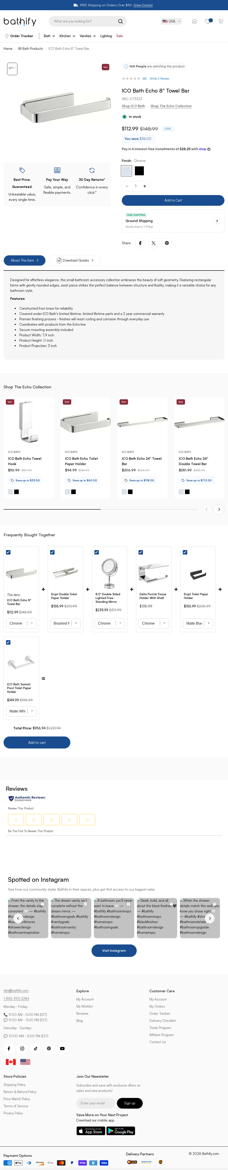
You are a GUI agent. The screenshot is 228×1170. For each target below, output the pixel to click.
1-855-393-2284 (16, 999)
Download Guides (76, 260)
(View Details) (143, 5)
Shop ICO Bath (133, 106)
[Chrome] (126, 171)
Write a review (159, 78)
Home (8, 48)
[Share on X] (153, 243)
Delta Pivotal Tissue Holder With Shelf (153, 596)
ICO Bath (14, 452)
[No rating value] (132, 78)
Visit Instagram (114, 950)
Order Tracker (21, 36)
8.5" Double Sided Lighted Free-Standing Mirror (108, 597)
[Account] (194, 21)
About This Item (22, 260)
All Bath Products (30, 48)
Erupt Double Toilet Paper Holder (64, 596)
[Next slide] (219, 509)
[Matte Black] (139, 171)
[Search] (120, 21)
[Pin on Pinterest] (167, 243)
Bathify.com (210, 1154)
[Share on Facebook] (140, 243)
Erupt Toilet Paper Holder (196, 596)
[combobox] (88, 21)
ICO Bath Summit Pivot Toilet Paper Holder (19, 688)
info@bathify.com (16, 990)
